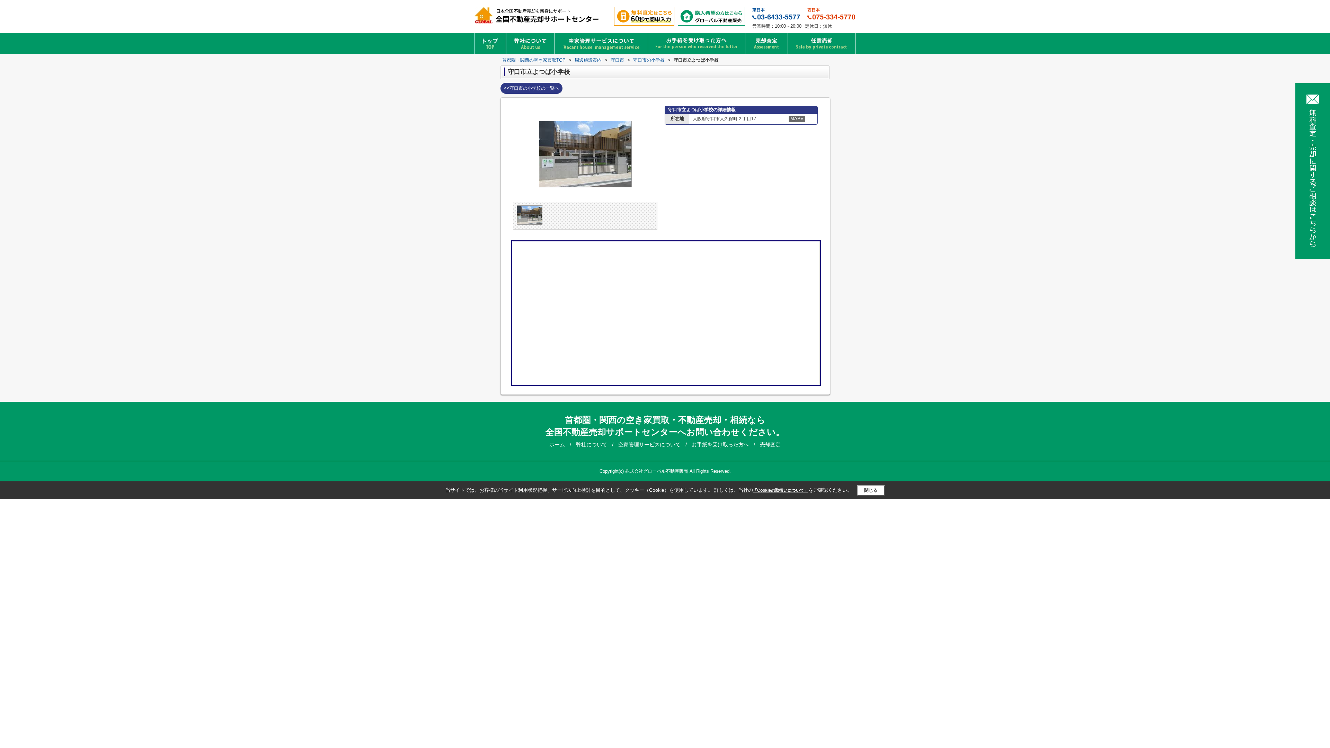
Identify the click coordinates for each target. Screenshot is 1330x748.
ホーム (557, 444)
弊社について (592, 444)
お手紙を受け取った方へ (721, 444)
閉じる (871, 490)
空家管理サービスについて (650, 444)
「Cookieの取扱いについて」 (780, 490)
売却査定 (770, 444)
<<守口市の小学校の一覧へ (531, 88)
